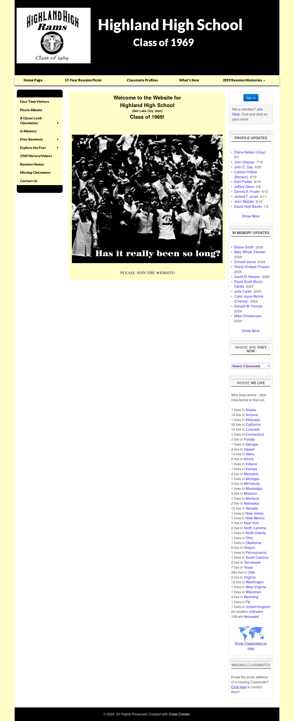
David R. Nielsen (247, 276)
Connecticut (255, 434)
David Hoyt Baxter (248, 206)
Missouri (250, 493)
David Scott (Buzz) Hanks (248, 284)
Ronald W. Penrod (248, 306)
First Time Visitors (34, 101)
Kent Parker (243, 181)
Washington (255, 581)
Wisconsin (254, 591)
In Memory (28, 131)
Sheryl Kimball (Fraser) (251, 266)
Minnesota (252, 483)
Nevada (252, 508)
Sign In (251, 97)
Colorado (253, 429)
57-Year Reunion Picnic (83, 80)
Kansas (251, 468)
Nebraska (251, 503)
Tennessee (252, 562)
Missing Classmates (35, 172)
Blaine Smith (244, 247)
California (253, 424)
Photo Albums (31, 110)
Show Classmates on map (251, 646)
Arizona (252, 414)
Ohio (249, 537)
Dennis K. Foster (247, 191)
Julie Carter (243, 291)
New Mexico (255, 517)
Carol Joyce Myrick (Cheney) (248, 299)
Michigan (253, 478)
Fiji (248, 601)
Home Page (33, 80)
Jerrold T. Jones (246, 196)
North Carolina (255, 527)
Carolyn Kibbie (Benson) (245, 174)
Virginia (250, 577)
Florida (249, 439)
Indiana (251, 463)
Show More (251, 216)
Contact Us (28, 181)
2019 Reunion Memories (243, 80)
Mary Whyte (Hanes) (249, 251)
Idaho (250, 453)
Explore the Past (33, 148)
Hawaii (249, 449)
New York (251, 522)
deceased (251, 616)
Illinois (249, 458)
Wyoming (251, 596)
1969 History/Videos (36, 156)
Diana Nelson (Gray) (250, 152)
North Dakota (256, 532)
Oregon (249, 547)
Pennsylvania (256, 552)
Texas (248, 567)
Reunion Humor (32, 164)
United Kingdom (258, 606)
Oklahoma (253, 542)
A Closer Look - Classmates (32, 120)
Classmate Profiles (142, 80)
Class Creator (179, 714)
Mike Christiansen (248, 315)
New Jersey (255, 513)
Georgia (252, 444)
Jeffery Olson (244, 186)
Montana (252, 498)
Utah (251, 572)
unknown (256, 611)
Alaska (251, 409)
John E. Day (243, 166)
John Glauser (244, 161)
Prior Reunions (31, 139)
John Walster (244, 201)
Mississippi (254, 488)
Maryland (251, 473)
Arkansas (253, 419)
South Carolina (257, 557)
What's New (189, 80)
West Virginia (256, 586)
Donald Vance (245, 261)
